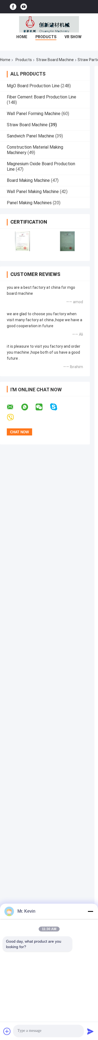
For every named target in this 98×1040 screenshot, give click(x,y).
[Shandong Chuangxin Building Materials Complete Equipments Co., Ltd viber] (14, 417)
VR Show (73, 37)
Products (45, 37)
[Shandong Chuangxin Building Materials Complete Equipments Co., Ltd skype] (57, 407)
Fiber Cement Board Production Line (41, 97)
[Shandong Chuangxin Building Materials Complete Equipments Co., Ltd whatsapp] (28, 407)
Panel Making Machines (29, 202)
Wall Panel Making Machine (33, 191)
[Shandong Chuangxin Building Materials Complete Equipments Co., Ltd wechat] (42, 407)
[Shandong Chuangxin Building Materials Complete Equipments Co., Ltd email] (13, 407)
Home (21, 37)
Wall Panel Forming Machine (33, 113)
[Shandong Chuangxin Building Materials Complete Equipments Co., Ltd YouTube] (24, 6)
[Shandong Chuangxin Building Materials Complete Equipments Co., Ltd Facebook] (13, 6)
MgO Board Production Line (33, 85)
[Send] (90, 1031)
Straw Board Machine (55, 60)
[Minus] (90, 911)
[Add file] (7, 1031)
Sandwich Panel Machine (30, 136)
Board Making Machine (28, 180)
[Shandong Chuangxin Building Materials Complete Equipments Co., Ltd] (49, 24)
